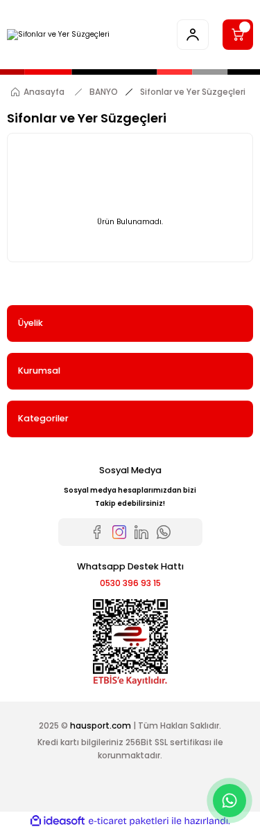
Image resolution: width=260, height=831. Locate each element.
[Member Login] (193, 34)
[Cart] (238, 34)
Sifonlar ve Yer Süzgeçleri (192, 92)
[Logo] (58, 34)
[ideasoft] (57, 821)
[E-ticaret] (128, 821)
